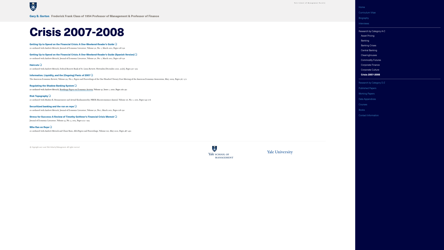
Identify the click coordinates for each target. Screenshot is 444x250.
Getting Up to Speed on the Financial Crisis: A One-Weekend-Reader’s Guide (72, 44)
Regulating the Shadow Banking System (52, 86)
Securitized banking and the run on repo (52, 106)
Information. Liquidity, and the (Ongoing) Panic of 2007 (60, 75)
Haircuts (34, 65)
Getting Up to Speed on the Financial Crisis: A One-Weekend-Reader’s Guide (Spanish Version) (82, 55)
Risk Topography (39, 96)
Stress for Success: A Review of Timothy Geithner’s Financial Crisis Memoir (72, 117)
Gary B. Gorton (39, 16)
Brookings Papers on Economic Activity (76, 89)
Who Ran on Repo (39, 127)
